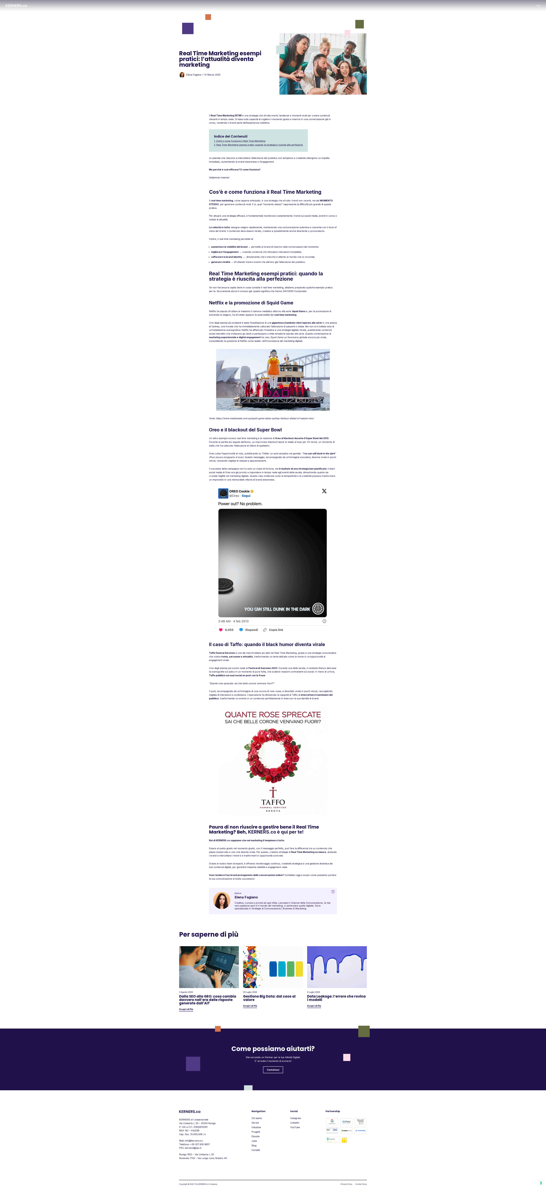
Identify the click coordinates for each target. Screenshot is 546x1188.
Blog (254, 1145)
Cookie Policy (361, 1184)
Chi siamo (257, 1118)
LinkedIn (294, 1122)
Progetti (256, 1131)
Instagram (295, 1118)
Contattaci (273, 1069)
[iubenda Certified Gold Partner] (336, 1142)
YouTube (295, 1127)
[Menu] (537, 6)
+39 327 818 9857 (200, 1144)
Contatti (256, 1150)
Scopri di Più (186, 1009)
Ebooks (256, 1136)
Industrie (256, 1127)
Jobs (254, 1140)
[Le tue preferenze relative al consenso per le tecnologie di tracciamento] (541, 1183)
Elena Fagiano (193, 74)
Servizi (255, 1122)
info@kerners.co (194, 1140)
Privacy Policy (346, 1184)
